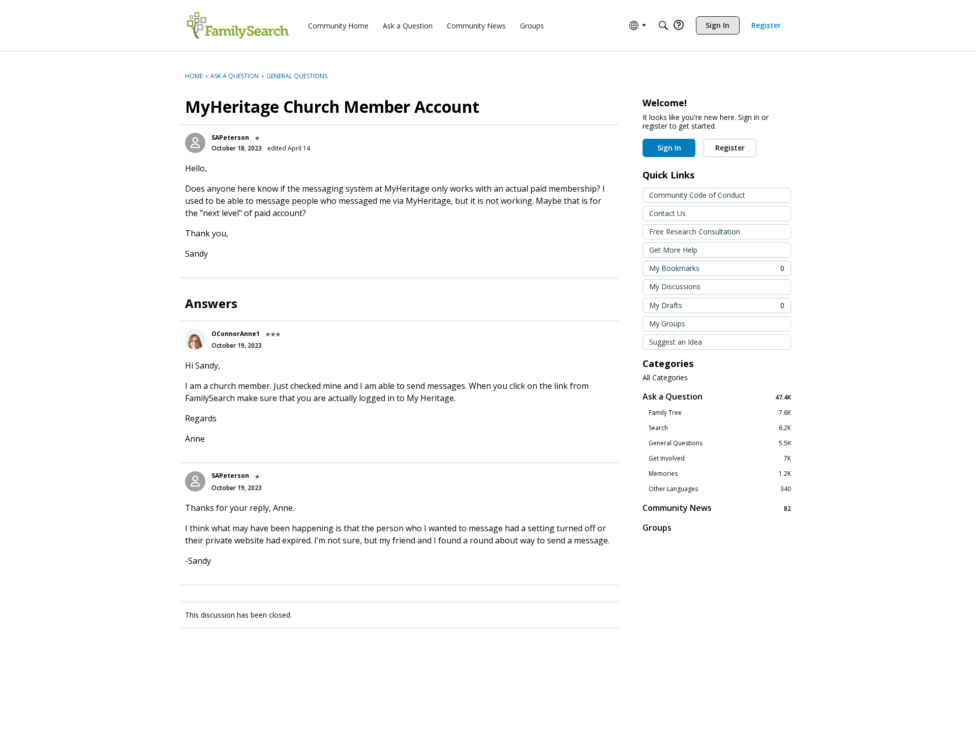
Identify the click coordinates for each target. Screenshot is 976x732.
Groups (657, 528)
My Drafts (716, 305)
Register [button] (730, 147)
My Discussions (674, 286)
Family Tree (720, 412)
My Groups (667, 323)
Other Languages (720, 489)
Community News (717, 508)
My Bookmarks (716, 268)
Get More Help (673, 250)
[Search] (663, 25)
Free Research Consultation (694, 231)
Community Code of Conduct (697, 195)
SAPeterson (230, 137)
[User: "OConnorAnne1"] (195, 339)
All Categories (665, 377)
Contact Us (667, 213)
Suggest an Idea (675, 342)
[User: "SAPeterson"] (195, 143)
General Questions (720, 443)
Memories (720, 473)
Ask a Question (717, 396)
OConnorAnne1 (235, 333)
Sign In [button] (669, 147)
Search (720, 428)
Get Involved (720, 458)
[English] (238, 25)
